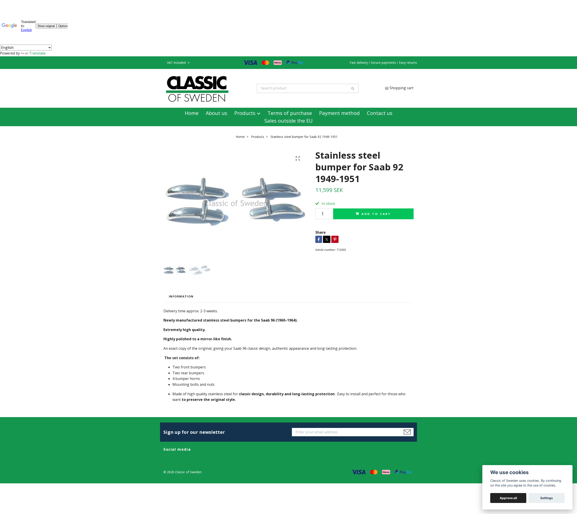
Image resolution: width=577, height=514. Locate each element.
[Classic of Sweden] (226, 97)
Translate (37, 53)
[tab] (181, 313)
